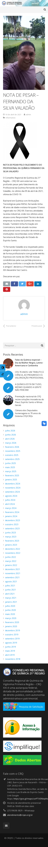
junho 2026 (10, 434)
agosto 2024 (11, 495)
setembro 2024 (12, 491)
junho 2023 (10, 532)
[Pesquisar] (45, 9)
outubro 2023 (11, 524)
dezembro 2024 (12, 483)
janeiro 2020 (11, 626)
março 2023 (10, 536)
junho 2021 (10, 589)
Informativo (10, 117)
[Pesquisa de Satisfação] (24, 710)
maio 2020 (10, 614)
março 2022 (10, 561)
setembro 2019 (12, 638)
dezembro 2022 (12, 549)
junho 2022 (10, 557)
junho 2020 (10, 610)
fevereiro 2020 (12, 622)
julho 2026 (10, 430)
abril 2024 (10, 504)
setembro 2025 (12, 459)
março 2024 (10, 508)
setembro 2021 (12, 577)
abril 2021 (10, 593)
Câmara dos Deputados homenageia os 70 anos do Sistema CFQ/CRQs (28, 413)
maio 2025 (10, 467)
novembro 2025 (12, 451)
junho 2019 (10, 646)
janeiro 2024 (11, 516)
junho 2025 (10, 463)
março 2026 (10, 442)
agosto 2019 (11, 642)
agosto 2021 (11, 581)
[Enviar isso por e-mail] (6, 283)
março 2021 (10, 597)
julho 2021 (10, 585)
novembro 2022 (12, 553)
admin (28, 114)
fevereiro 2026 (12, 447)
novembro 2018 (12, 659)
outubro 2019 (11, 634)
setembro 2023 (12, 528)
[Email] (6, 825)
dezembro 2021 (12, 569)
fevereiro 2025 (12, 475)
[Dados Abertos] (22, 764)
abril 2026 (10, 438)
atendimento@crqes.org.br (20, 815)
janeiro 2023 (11, 544)
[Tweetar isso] (22, 283)
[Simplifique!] (22, 751)
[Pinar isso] (6, 289)
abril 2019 (10, 655)
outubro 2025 (11, 455)
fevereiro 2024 (12, 512)
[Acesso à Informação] (22, 736)
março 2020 (10, 618)
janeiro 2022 (11, 565)
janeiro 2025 (11, 479)
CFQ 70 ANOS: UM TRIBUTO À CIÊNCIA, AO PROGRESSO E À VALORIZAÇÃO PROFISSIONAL (29, 375)
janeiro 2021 (11, 602)
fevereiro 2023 (12, 540)
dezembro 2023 (12, 520)
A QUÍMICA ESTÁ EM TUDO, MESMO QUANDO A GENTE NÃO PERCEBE (28, 387)
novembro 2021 (12, 573)
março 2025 (10, 471)
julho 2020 (10, 606)
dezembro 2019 (12, 630)
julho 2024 (10, 500)
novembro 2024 (12, 487)
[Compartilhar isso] (14, 283)
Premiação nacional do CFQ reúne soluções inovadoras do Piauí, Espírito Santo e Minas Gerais (29, 400)
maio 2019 (10, 650)
